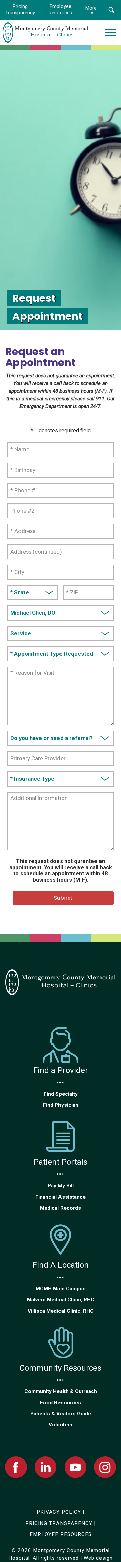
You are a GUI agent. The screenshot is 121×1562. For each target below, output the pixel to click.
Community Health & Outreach (60, 1391)
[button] (111, 10)
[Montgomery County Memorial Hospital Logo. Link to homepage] (60, 982)
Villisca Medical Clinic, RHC (61, 1311)
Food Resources (60, 1403)
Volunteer (61, 1425)
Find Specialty (61, 1094)
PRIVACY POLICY (59, 1512)
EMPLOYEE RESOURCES (61, 1534)
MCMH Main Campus (61, 1289)
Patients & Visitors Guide (60, 1414)
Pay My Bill (61, 1186)
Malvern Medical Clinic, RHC (60, 1300)
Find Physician (60, 1105)
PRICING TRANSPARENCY (58, 1523)
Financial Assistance (60, 1197)
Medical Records (60, 1208)
